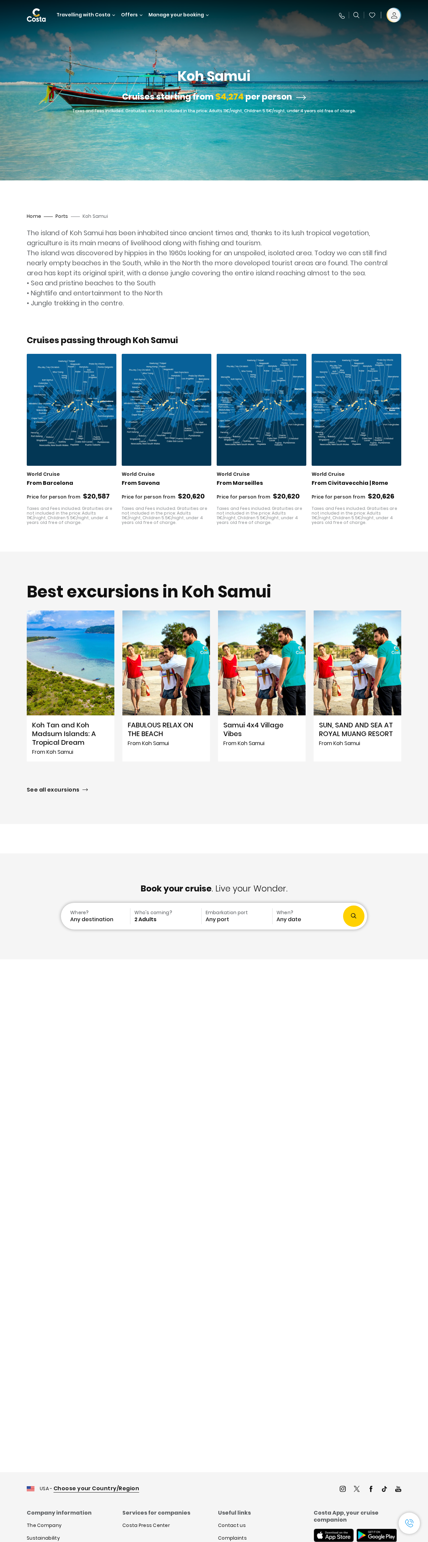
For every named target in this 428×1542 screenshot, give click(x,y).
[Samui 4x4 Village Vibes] (262, 685)
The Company (44, 1525)
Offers (129, 15)
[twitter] (357, 1490)
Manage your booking (176, 15)
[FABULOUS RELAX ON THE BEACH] (166, 685)
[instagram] (343, 1490)
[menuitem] (95, 916)
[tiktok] (384, 1490)
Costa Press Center (146, 1525)
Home (34, 216)
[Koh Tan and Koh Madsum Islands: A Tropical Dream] (70, 685)
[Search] (356, 15)
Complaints (232, 1538)
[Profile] (394, 15)
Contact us (232, 1525)
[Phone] (341, 15)
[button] (372, 15)
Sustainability (43, 1538)
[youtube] (398, 1490)
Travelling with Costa (83, 15)
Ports (62, 216)
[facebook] (371, 1490)
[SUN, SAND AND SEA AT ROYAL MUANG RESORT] (357, 685)
